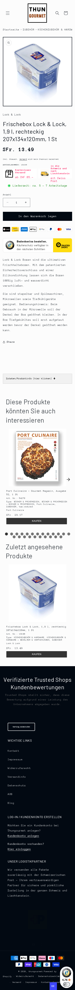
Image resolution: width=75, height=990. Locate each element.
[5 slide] (27, 534)
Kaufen (36, 521)
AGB (10, 794)
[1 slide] (6, 534)
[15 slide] (19, 536)
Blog (11, 803)
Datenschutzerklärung (51, 976)
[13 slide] (68, 534)
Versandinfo (17, 776)
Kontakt (13, 750)
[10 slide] (53, 534)
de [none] (53, 986)
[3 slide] (16, 534)
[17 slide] (29, 536)
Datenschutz (17, 785)
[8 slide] (42, 534)
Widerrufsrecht (19, 768)
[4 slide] (22, 534)
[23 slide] (60, 536)
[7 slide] (37, 534)
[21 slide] (50, 536)
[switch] (66, 984)
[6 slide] (32, 534)
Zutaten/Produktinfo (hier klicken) (30, 378)
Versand (23, 159)
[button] (7, 13)
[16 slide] (24, 536)
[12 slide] (63, 534)
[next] (68, 479)
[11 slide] (58, 534)
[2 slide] (11, 534)
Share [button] (11, 341)
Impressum (15, 759)
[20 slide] (45, 536)
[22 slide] (55, 536)
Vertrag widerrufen (21, 727)
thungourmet (36, 971)
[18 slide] (34, 536)
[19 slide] (40, 536)
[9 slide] (48, 534)
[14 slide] (14, 536)
